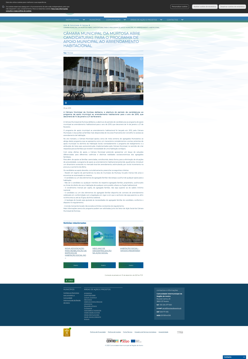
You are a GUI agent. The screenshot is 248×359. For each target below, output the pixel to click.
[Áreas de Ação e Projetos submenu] (161, 20)
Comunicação (113, 20)
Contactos (172, 20)
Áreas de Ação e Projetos (143, 20)
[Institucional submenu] (84, 20)
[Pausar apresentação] (65, 102)
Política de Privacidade (98, 332)
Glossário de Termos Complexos (145, 332)
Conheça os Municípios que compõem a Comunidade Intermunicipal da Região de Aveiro (72, 298)
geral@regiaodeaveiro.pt (171, 308)
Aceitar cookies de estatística (205, 7)
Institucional (73, 20)
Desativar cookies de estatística (232, 7)
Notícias (85, 25)
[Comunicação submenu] (125, 20)
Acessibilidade (163, 332)
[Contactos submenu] (182, 20)
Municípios (95, 20)
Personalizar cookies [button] (179, 7)
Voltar (70, 280)
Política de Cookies (114, 332)
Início (65, 25)
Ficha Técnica (127, 332)
